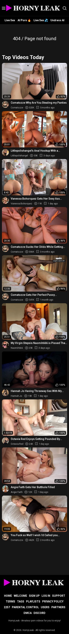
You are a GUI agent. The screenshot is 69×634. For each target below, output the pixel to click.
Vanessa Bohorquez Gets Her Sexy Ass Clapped (35, 198)
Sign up (34, 595)
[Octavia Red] (5, 440)
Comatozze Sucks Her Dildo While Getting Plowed (37, 247)
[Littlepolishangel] (5, 152)
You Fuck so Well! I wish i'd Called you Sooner (34, 535)
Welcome (20, 595)
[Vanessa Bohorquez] (5, 200)
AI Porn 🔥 (24, 20)
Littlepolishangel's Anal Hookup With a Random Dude (34, 150)
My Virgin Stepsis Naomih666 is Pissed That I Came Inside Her (38, 343)
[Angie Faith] (5, 488)
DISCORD (39, 612)
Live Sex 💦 (41, 20)
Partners (58, 607)
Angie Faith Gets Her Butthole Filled (33, 487)
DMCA (28, 612)
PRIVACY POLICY (52, 601)
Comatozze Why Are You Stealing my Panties (39, 102)
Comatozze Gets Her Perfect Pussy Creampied (33, 295)
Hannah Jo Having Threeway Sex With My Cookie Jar (36, 391)
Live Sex (10, 20)
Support (58, 595)
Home (8, 595)
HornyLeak (28, 630)
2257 (7, 607)
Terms (10, 601)
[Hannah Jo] (5, 392)
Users (45, 607)
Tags (20, 601)
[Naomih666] (5, 344)
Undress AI (57, 20)
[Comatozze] (5, 104)
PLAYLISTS (33, 601)
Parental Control (25, 607)
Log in (46, 595)
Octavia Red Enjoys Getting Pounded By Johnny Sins (35, 439)
